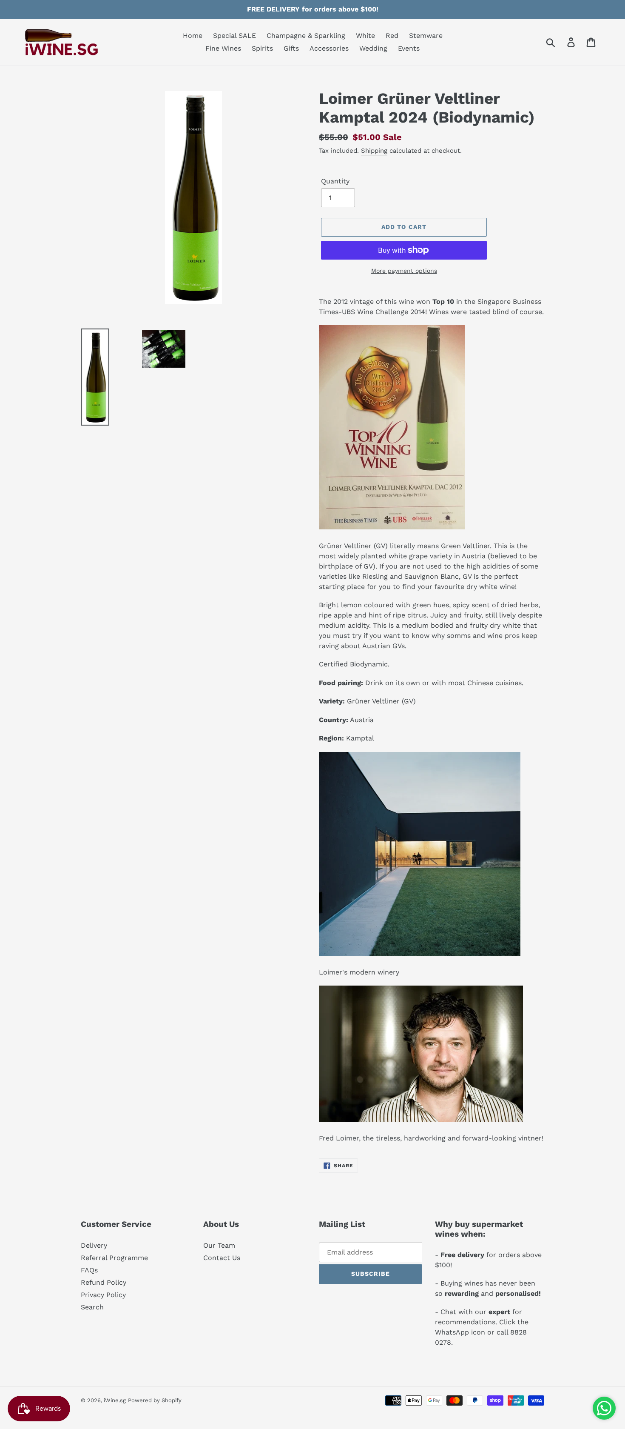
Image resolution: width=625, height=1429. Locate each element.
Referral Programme (114, 1258)
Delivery (94, 1245)
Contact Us (221, 1258)
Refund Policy (103, 1282)
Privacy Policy (103, 1295)
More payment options (404, 270)
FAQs (89, 1270)
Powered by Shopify (155, 1400)
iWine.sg (115, 1400)
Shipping (374, 150)
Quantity (335, 181)
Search (92, 1307)
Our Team (219, 1245)
